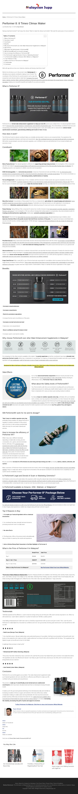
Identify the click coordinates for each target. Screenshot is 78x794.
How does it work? (9, 40)
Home (4, 17)
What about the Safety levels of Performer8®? (16, 49)
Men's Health (16, 738)
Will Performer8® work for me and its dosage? (16, 51)
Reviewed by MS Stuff (25, 738)
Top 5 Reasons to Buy (11, 58)
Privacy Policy (49, 783)
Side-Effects (7, 47)
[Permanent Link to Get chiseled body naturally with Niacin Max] (14, 750)
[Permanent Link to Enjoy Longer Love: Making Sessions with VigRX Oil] (63, 750)
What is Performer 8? (9, 38)
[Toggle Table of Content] (44, 36)
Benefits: (6, 44)
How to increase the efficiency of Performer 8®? (17, 53)
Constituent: (7, 42)
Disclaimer (33, 783)
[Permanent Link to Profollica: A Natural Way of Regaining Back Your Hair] (39, 750)
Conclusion (8, 64)
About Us (21, 783)
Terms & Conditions (58, 783)
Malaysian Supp (39, 6)
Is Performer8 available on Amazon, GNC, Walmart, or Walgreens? (22, 57)
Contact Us (27, 783)
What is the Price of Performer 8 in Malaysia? (16, 60)
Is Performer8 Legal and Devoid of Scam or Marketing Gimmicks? (22, 55)
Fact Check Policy (40, 783)
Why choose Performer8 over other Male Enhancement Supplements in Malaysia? (25, 45)
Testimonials (8, 62)
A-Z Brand (10, 738)
